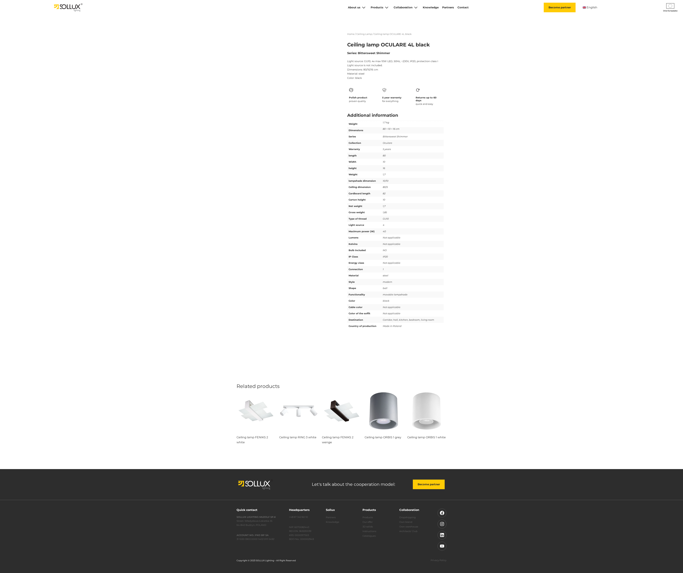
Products (377, 7)
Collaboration (403, 7)
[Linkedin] (442, 535)
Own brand (405, 522)
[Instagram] (442, 524)
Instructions (369, 531)
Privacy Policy (438, 560)
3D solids (367, 526)
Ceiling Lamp (364, 34)
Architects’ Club (408, 531)
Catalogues (369, 535)
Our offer (367, 522)
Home (350, 34)
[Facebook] (442, 513)
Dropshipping (407, 517)
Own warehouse (408, 526)
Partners (448, 7)
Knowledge (431, 7)
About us (354, 7)
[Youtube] (442, 546)
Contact (463, 7)
